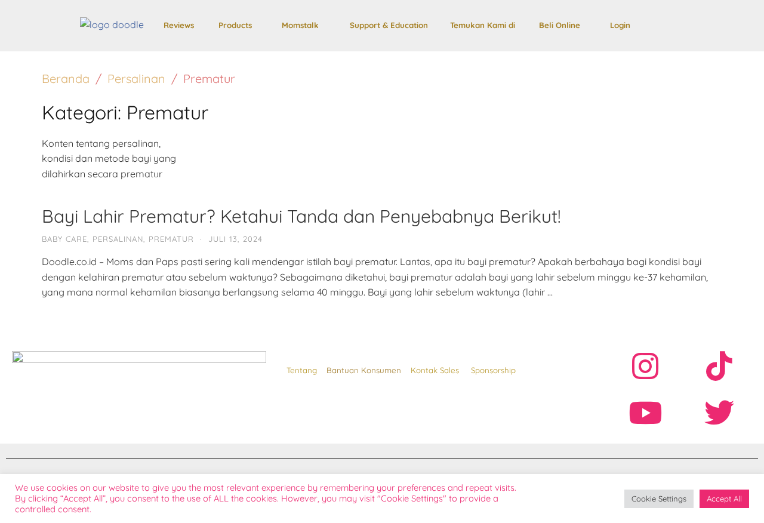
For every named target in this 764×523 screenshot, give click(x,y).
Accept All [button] (724, 498)
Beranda (66, 78)
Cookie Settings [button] (658, 498)
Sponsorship (493, 370)
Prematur (171, 239)
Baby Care (64, 239)
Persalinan (136, 78)
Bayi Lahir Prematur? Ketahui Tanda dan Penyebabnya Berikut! (301, 216)
